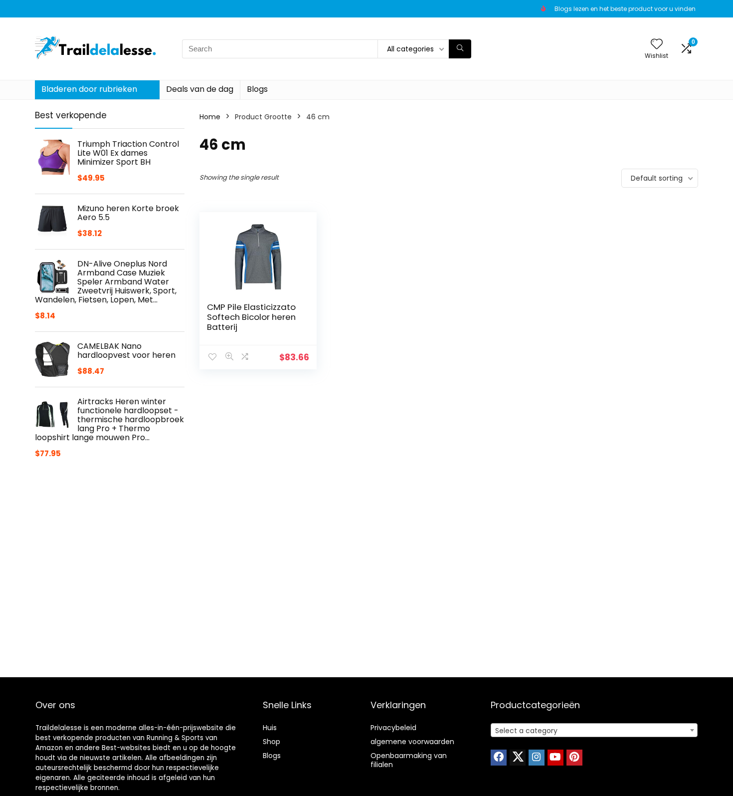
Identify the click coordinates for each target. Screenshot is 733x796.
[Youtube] (555, 758)
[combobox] (594, 730)
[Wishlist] (657, 44)
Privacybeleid (393, 728)
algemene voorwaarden (412, 742)
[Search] (460, 48)
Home (209, 117)
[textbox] (594, 731)
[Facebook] (499, 758)
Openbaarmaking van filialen (408, 760)
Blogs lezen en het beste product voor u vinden (625, 8)
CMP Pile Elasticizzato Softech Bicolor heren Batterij (251, 317)
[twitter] (518, 758)
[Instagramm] (537, 758)
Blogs (257, 89)
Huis (270, 728)
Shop (271, 742)
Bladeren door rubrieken (89, 89)
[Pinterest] (574, 758)
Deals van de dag (199, 89)
